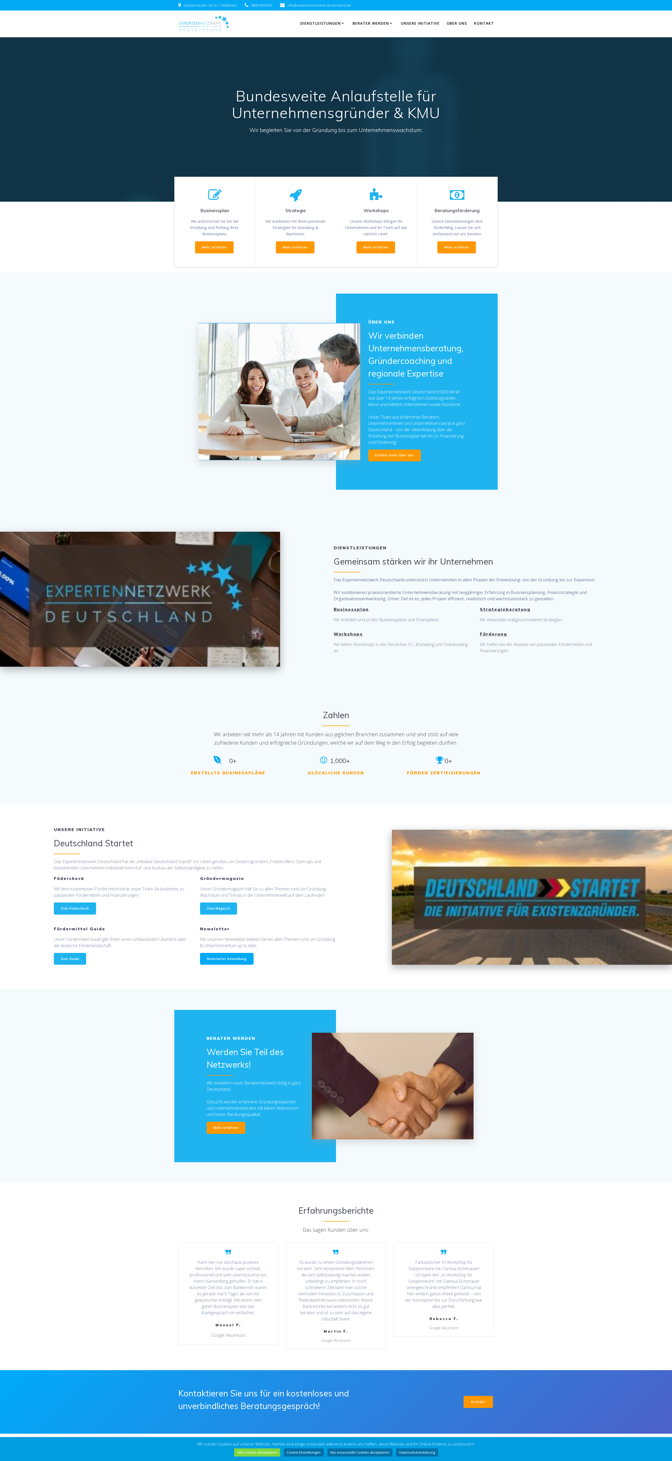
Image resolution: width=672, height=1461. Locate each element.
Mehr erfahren (214, 247)
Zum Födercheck (75, 908)
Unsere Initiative (420, 23)
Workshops (348, 633)
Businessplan (351, 609)
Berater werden (371, 23)
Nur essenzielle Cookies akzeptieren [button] (359, 1452)
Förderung (493, 633)
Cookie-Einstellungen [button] (304, 1452)
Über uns (457, 23)
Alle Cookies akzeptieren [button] (257, 1452)
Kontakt (484, 23)
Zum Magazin (218, 908)
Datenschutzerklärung (417, 1452)
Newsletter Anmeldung (227, 959)
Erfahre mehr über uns (394, 455)
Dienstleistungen (320, 23)
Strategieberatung (505, 609)
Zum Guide (70, 959)
